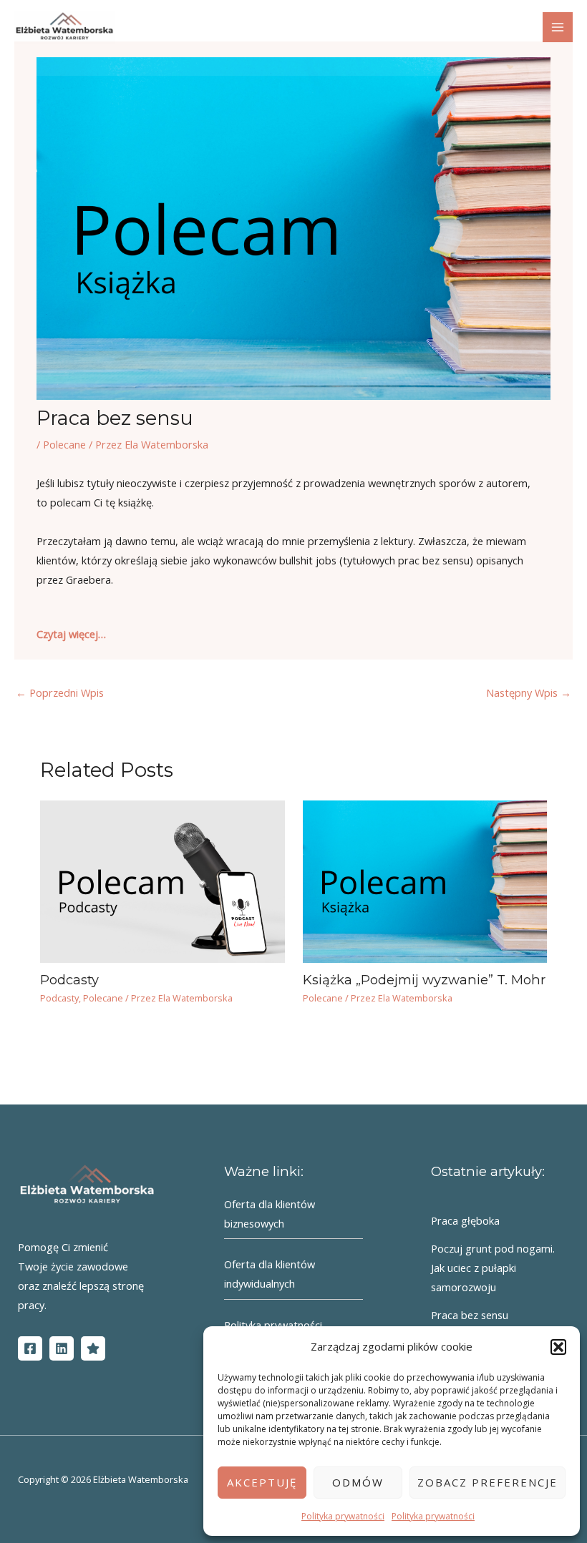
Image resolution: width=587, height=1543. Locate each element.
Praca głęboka (465, 1220)
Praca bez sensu (469, 1315)
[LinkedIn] (61, 1348)
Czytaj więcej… (71, 634)
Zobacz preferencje (487, 1482)
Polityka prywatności (342, 1516)
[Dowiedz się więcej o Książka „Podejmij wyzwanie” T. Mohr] (425, 880)
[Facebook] (30, 1348)
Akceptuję (262, 1482)
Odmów (358, 1482)
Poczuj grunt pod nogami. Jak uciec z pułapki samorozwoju (493, 1267)
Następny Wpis (528, 692)
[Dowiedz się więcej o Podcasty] (162, 880)
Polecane (64, 444)
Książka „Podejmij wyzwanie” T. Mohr (424, 979)
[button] (558, 1347)
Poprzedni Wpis (60, 692)
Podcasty (69, 979)
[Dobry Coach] (93, 1348)
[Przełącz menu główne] (558, 27)
